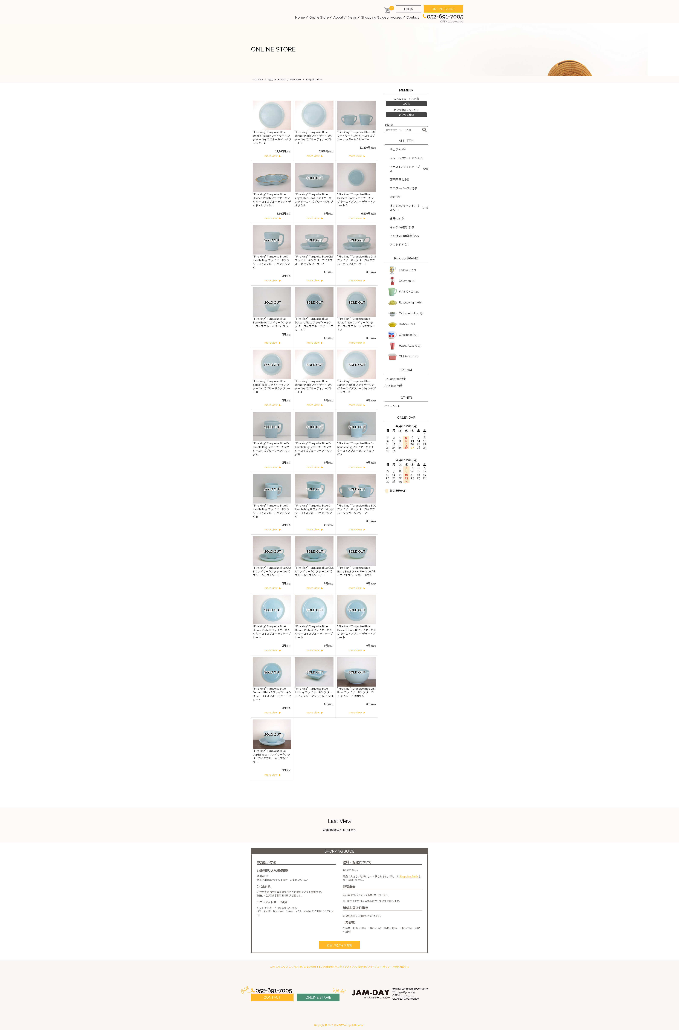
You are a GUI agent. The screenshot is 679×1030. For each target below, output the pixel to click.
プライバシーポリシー (380, 966)
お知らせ (297, 966)
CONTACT (272, 997)
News (352, 17)
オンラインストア (344, 966)
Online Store (319, 17)
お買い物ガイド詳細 (339, 945)
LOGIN (408, 9)
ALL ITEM (406, 141)
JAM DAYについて (280, 966)
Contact (413, 17)
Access (396, 17)
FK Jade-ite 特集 (395, 379)
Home (300, 17)
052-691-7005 (274, 990)
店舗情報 (328, 966)
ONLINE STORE (443, 9)
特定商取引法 (401, 966)
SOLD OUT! (392, 405)
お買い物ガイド (312, 966)
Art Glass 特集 (394, 385)
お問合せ (361, 966)
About (338, 17)
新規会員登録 (406, 115)
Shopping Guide (373, 17)
